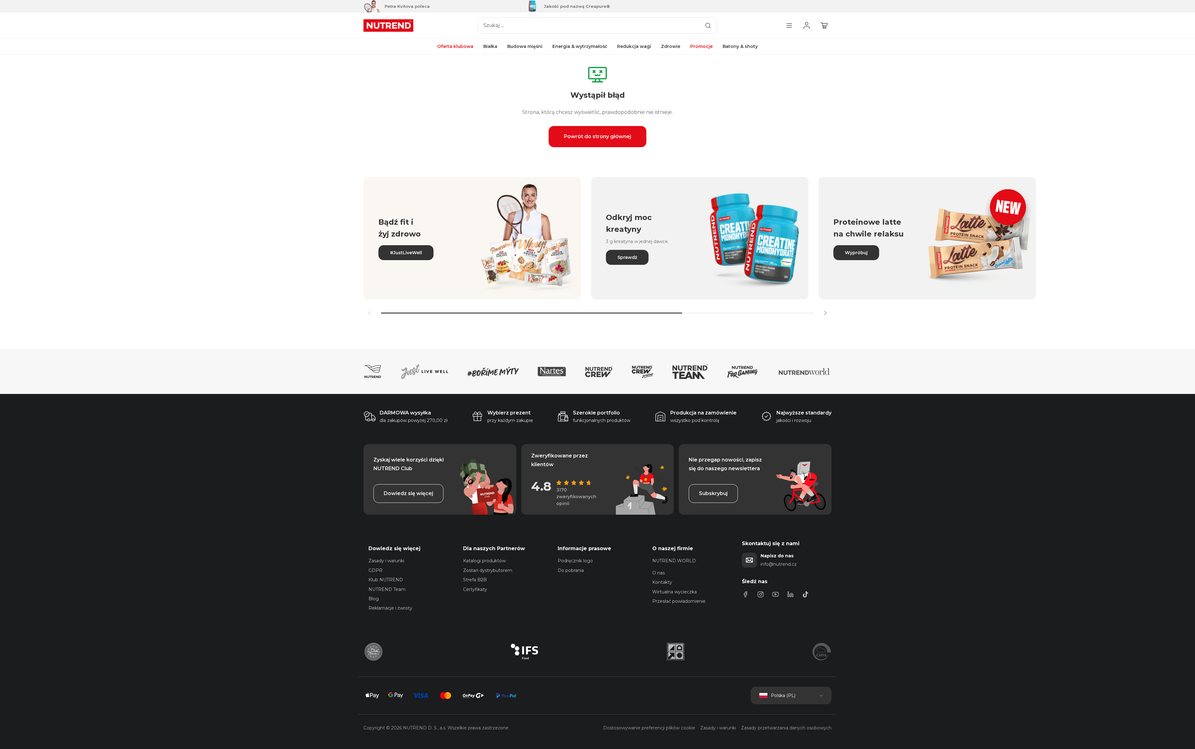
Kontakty (662, 582)
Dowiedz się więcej (408, 493)
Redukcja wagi (634, 46)
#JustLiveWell (406, 252)
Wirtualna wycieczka (674, 592)
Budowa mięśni (524, 46)
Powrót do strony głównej (597, 136)
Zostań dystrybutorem (487, 570)
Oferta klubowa (455, 46)
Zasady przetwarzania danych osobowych (786, 728)
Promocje (701, 46)
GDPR (375, 570)
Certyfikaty (475, 589)
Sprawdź (627, 257)
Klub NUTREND (385, 580)
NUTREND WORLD (674, 561)
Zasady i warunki (386, 561)
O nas (658, 573)
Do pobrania (571, 570)
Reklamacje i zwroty (390, 608)
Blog (373, 599)
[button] (825, 313)
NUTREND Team (386, 589)
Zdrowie (670, 46)
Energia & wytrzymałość (579, 46)
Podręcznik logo (575, 561)
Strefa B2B (475, 580)
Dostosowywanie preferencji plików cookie (649, 728)
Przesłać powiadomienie (678, 601)
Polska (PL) (783, 695)
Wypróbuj (856, 252)
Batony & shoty (740, 46)
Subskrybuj (713, 493)
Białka (490, 46)
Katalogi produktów (484, 561)
